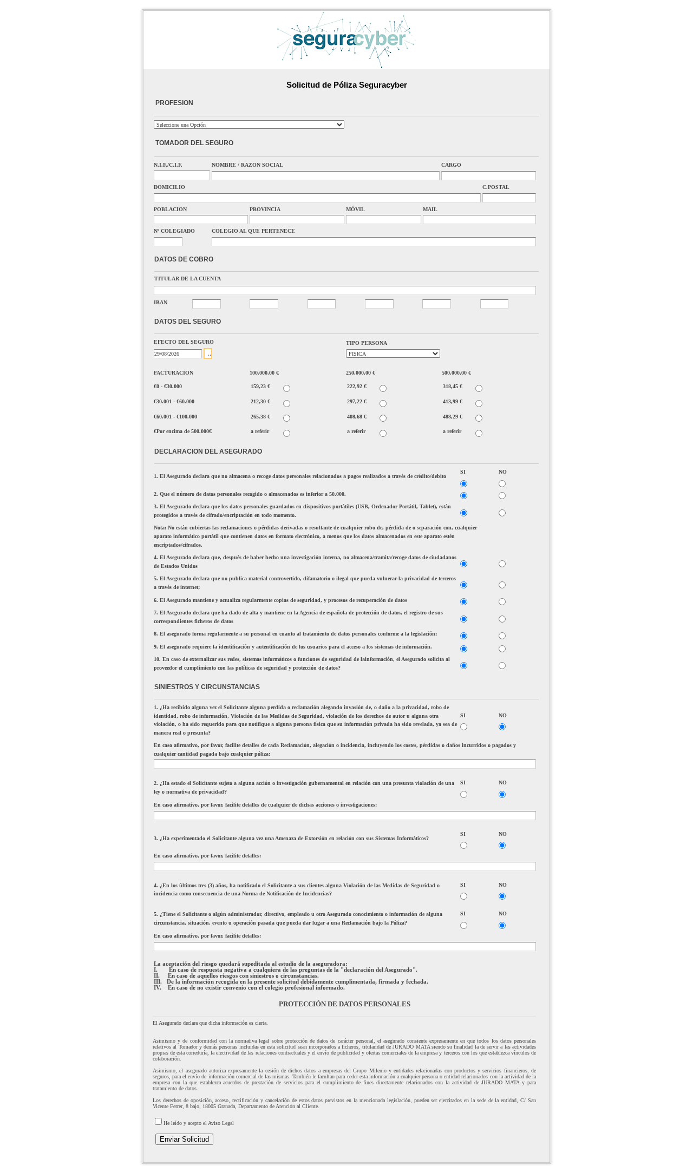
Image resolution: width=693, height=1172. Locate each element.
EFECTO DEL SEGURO (184, 342)
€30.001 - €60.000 (174, 401)
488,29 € (452, 417)
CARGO (451, 165)
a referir (260, 431)
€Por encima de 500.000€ (183, 431)
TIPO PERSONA (366, 343)
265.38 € (260, 417)
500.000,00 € (456, 373)
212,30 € (260, 401)
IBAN (160, 302)
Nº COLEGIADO (174, 231)
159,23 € (260, 386)
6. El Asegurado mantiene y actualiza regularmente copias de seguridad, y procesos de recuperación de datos (280, 600)
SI (463, 472)
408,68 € (357, 417)
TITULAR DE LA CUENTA (187, 278)
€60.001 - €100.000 (175, 417)
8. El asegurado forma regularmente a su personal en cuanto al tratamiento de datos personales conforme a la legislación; (295, 634)
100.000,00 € (264, 373)
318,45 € (452, 386)
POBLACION (170, 209)
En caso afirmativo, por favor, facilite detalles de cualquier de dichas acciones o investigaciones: (265, 805)
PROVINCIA (265, 209)
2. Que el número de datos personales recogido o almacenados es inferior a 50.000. (250, 494)
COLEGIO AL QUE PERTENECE (253, 231)
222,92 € (357, 386)
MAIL (430, 209)
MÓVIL (355, 209)
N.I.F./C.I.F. (168, 165)
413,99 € (452, 401)
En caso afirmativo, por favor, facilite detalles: (207, 856)
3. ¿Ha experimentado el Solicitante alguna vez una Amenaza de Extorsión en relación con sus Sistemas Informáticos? (291, 838)
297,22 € (357, 401)
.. (209, 353)
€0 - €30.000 (168, 386)
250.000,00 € (360, 373)
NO (503, 472)
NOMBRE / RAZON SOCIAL (247, 165)
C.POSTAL (495, 187)
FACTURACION (173, 373)
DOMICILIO (169, 187)
